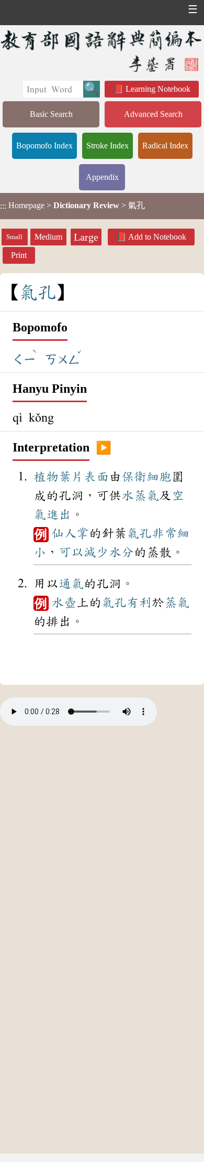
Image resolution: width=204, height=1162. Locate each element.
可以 (71, 552)
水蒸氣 (140, 495)
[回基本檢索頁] (102, 50)
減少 (96, 552)
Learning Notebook (158, 88)
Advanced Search (153, 114)
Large (86, 237)
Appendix (102, 177)
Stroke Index (107, 145)
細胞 (159, 476)
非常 (164, 533)
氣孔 (139, 533)
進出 (58, 514)
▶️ (103, 448)
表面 (96, 476)
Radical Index (165, 145)
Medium (48, 236)
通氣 (71, 583)
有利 (139, 602)
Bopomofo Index (44, 145)
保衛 (133, 476)
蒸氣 (176, 602)
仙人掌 (70, 533)
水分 (121, 552)
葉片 (71, 476)
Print (19, 255)
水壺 (63, 602)
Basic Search (51, 114)
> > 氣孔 (72, 205)
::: (3, 205)
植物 (46, 476)
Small (14, 237)
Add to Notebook (157, 236)
